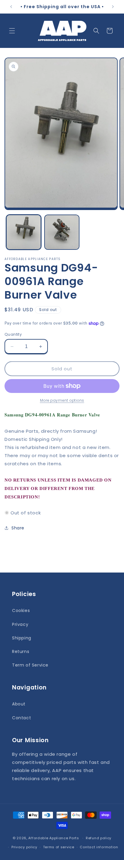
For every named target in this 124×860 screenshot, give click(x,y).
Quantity (13, 334)
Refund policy (98, 838)
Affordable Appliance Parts (53, 838)
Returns (20, 651)
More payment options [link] (62, 400)
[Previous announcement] (11, 6)
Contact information (99, 847)
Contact (21, 718)
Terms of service (58, 847)
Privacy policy (24, 847)
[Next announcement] (112, 6)
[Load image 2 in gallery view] (61, 232)
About (19, 704)
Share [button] (17, 528)
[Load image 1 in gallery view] (23, 232)
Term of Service (30, 665)
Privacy (20, 624)
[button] (12, 30)
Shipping (21, 638)
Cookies (21, 610)
